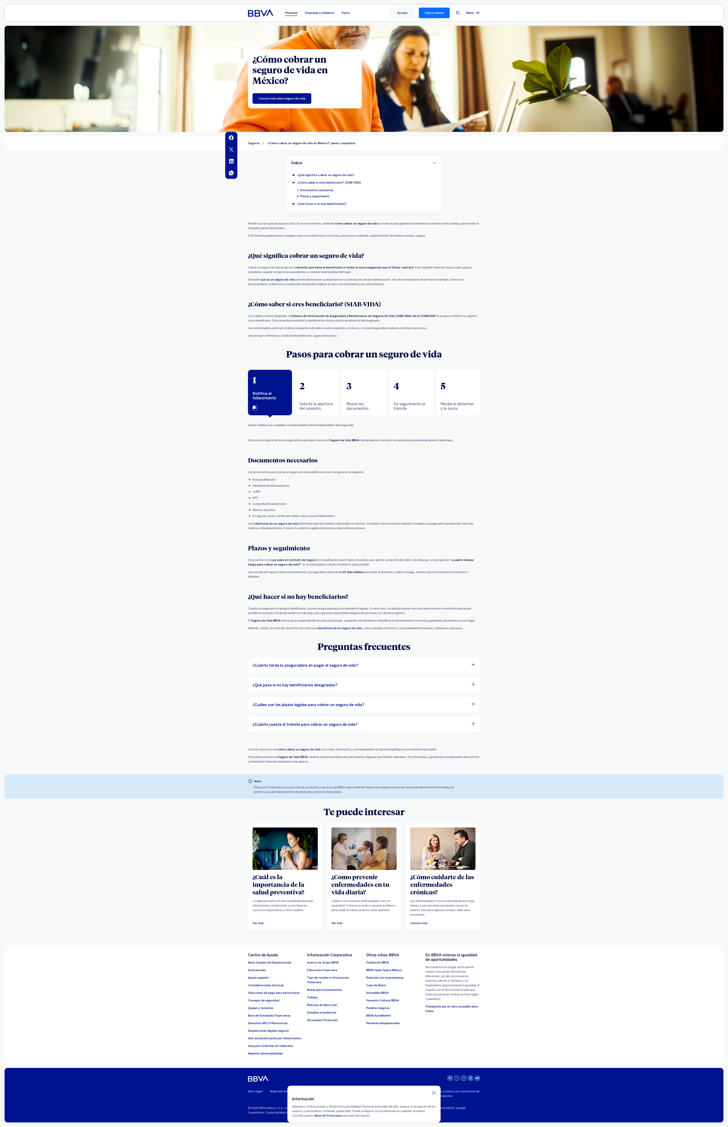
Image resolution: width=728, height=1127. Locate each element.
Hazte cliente (434, 13)
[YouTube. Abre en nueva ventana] (477, 1078)
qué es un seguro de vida (277, 279)
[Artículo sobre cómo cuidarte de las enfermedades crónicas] (442, 848)
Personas (291, 13)
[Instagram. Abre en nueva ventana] (463, 1078)
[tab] (270, 392)
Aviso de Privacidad (328, 1115)
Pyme (346, 13)
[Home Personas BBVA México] (260, 13)
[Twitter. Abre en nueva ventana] (457, 1078)
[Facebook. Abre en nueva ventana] (450, 1078)
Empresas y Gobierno (319, 13)
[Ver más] (285, 848)
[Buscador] (458, 13)
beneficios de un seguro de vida (340, 628)
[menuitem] (231, 138)
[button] (402, 13)
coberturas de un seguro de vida (275, 523)
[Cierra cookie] (433, 1092)
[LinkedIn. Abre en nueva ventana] (470, 1078)
